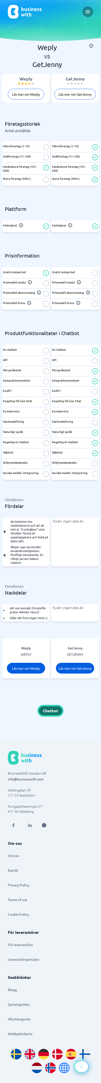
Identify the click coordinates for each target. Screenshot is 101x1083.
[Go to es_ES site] (71, 1054)
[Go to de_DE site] (43, 1054)
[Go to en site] (64, 1067)
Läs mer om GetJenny (75, 94)
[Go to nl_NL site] (36, 1067)
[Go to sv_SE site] (16, 1054)
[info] (91, 46)
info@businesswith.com (26, 779)
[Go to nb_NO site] (50, 1067)
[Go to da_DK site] (57, 1054)
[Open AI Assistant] (44, 825)
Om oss (13, 855)
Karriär (13, 870)
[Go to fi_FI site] (84, 1054)
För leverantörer (20, 944)
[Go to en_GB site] (30, 1054)
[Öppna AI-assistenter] (81, 1066)
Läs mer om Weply (26, 94)
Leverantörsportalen (23, 959)
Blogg (12, 989)
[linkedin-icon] (30, 825)
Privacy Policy (18, 885)
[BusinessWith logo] (25, 12)
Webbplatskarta (20, 1033)
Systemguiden (19, 1004)
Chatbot (50, 710)
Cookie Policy (18, 914)
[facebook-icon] (13, 825)
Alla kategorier (19, 1019)
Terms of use (17, 899)
